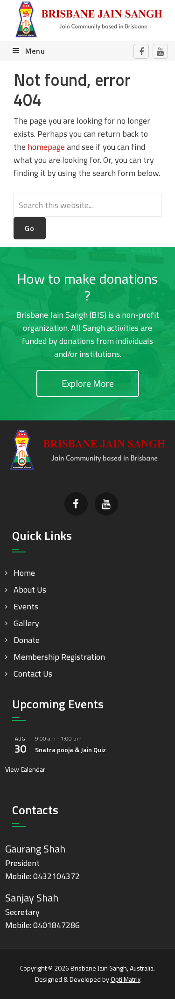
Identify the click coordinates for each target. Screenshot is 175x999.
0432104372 (56, 876)
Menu (35, 50)
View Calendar (25, 769)
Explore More (88, 383)
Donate (27, 640)
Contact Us (33, 673)
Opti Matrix (125, 979)
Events (26, 606)
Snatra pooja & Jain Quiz (70, 749)
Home (24, 572)
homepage (46, 146)
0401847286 (56, 925)
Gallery (26, 623)
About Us (30, 589)
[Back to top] (148, 972)
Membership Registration (59, 656)
